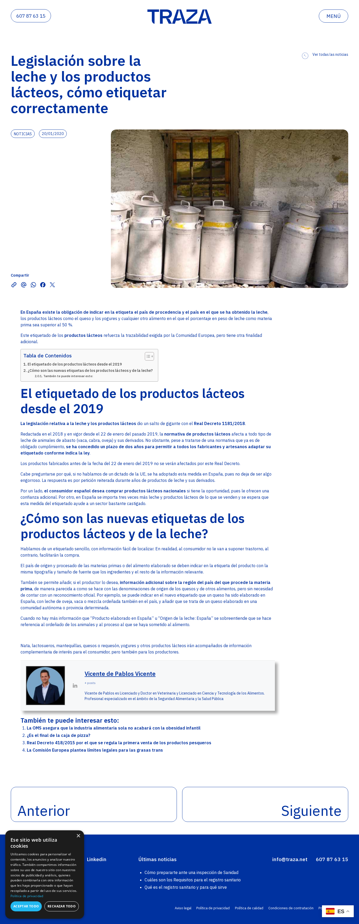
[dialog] (44, 874)
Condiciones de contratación (291, 908)
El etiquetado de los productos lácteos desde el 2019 (75, 364)
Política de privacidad (213, 908)
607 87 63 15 (30, 16)
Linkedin (96, 859)
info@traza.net (289, 859)
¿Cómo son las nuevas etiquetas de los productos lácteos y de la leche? (90, 370)
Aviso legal (183, 908)
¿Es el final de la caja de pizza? (58, 735)
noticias (23, 133)
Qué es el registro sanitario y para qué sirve (186, 887)
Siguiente (311, 810)
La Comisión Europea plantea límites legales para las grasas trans (95, 750)
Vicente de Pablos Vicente (120, 673)
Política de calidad (249, 908)
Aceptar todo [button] (26, 906)
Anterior (43, 810)
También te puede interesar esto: (68, 376)
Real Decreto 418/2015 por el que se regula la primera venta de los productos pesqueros (119, 742)
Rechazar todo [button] (62, 906)
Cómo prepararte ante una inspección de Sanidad (191, 872)
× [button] (78, 836)
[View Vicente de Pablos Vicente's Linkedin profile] (74, 685)
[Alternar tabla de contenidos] (147, 356)
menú (333, 16)
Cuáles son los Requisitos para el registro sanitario (193, 879)
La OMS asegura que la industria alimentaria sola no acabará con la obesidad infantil (114, 728)
